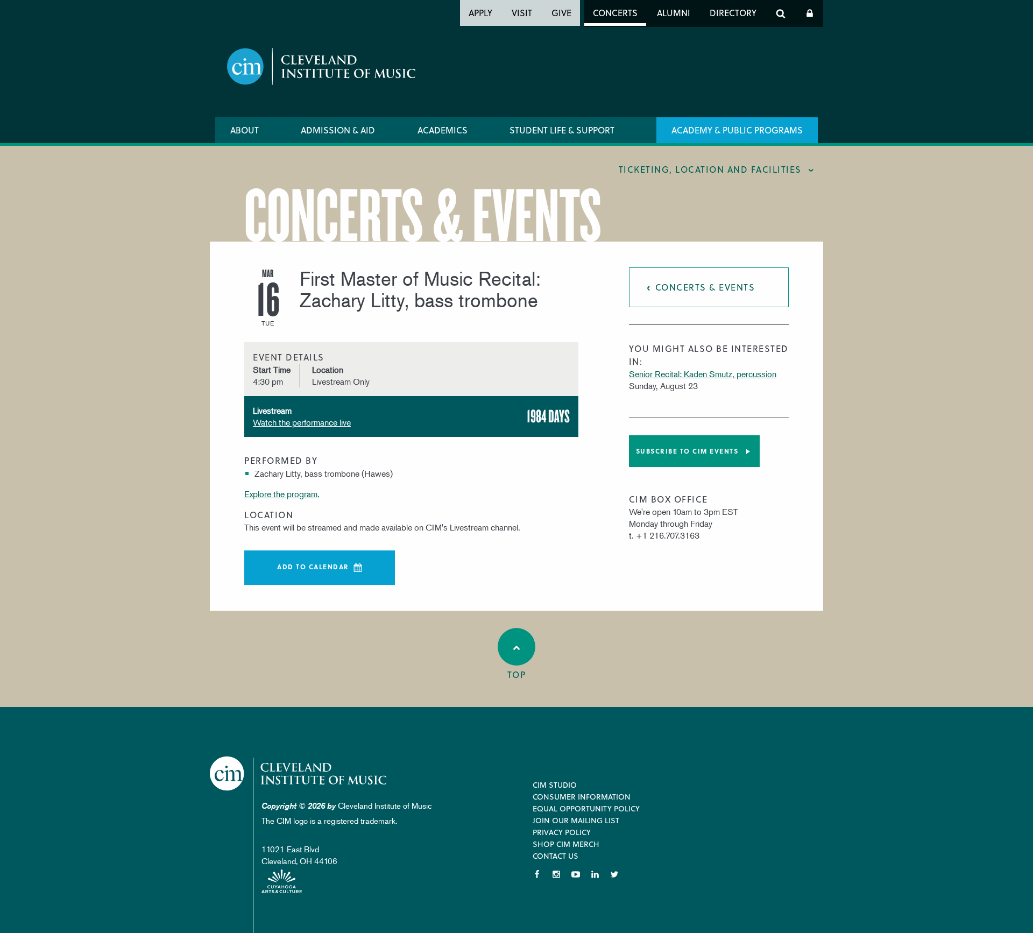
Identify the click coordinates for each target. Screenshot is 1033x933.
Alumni (673, 12)
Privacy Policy (562, 832)
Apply (480, 12)
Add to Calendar (313, 566)
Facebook (537, 874)
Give (561, 12)
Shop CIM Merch (566, 844)
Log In (810, 13)
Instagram (556, 874)
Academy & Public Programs (737, 130)
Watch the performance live (302, 422)
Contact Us (555, 855)
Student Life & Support (562, 130)
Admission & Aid (338, 130)
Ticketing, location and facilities (710, 169)
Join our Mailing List (576, 820)
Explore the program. (282, 494)
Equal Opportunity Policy (586, 808)
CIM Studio (555, 784)
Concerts (615, 12)
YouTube (575, 874)
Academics (443, 130)
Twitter (614, 874)
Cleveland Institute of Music (299, 773)
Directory (733, 12)
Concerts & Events (705, 287)
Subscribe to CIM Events (687, 451)
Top (516, 674)
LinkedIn (595, 874)
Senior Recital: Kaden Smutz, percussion (702, 374)
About (244, 130)
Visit (522, 12)
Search (781, 13)
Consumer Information (582, 796)
